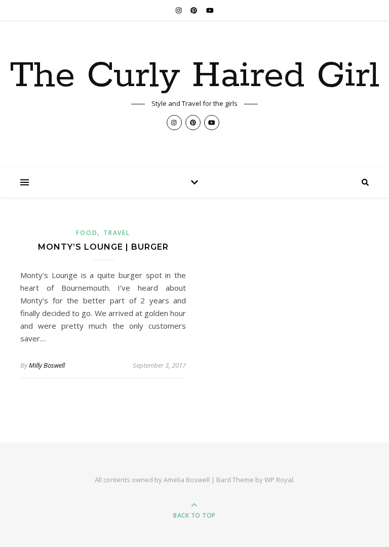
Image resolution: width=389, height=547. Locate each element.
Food (86, 232)
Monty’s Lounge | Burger (103, 247)
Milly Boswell (47, 365)
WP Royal (278, 479)
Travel (116, 232)
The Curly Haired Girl (194, 76)
